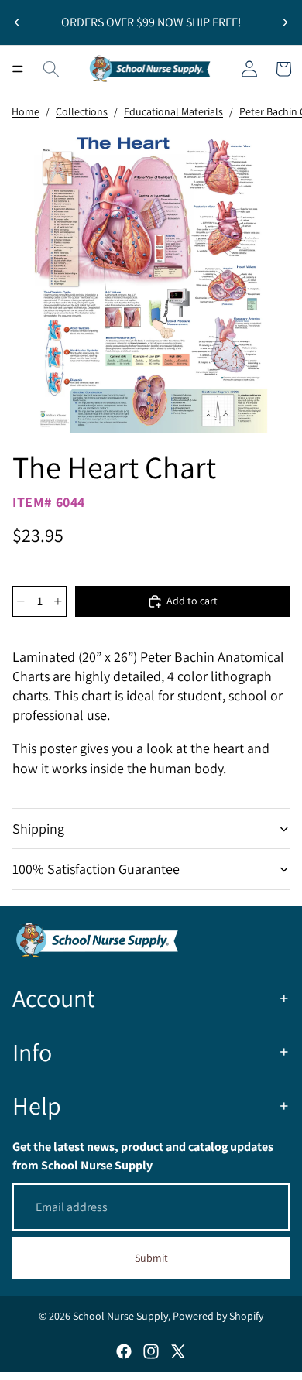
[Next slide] (285, 22)
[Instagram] (151, 1351)
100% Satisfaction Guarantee (96, 869)
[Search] (51, 69)
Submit (151, 1258)
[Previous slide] (17, 22)
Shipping (38, 828)
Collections (82, 111)
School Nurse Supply (120, 1316)
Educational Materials (173, 111)
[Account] (249, 69)
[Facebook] (124, 1351)
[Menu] (18, 69)
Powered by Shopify (218, 1316)
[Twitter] (178, 1351)
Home (25, 111)
